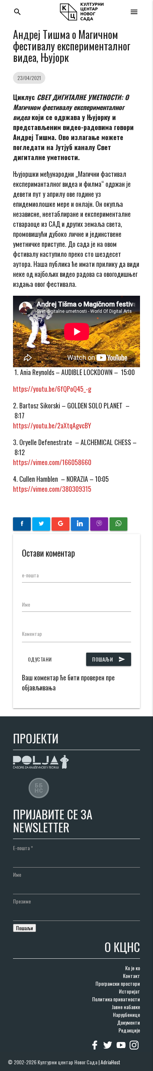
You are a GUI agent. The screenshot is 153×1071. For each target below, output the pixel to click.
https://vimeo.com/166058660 (52, 462)
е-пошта (30, 575)
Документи (128, 1022)
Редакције (129, 1030)
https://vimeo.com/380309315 (52, 489)
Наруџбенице (126, 1014)
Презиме (22, 901)
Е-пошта (23, 848)
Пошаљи (108, 659)
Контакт (131, 975)
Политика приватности (116, 999)
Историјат (129, 991)
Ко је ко (132, 968)
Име (26, 604)
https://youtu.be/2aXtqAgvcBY (52, 425)
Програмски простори (117, 983)
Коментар (32, 633)
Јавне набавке (126, 1007)
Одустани (40, 659)
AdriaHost (110, 1062)
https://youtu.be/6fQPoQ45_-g (52, 389)
